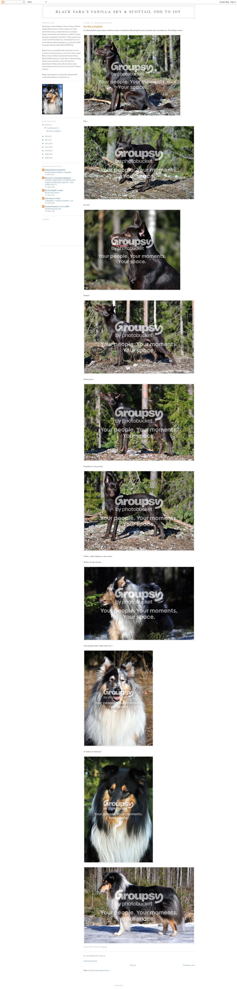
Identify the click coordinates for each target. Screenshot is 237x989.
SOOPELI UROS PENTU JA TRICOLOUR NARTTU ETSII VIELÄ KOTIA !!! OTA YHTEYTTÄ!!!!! (60, 182)
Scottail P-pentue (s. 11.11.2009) (57, 206)
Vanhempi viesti (189, 965)
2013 (47, 140)
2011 (47, 147)
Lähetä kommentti (90, 961)
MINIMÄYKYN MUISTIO (55, 170)
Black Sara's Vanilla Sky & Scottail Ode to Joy (118, 11)
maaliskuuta (52, 128)
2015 (47, 124)
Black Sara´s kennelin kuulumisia (58, 177)
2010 (47, 150)
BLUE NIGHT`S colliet (54, 190)
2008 (47, 157)
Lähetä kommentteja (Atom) (98, 970)
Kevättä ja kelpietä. (54, 131)
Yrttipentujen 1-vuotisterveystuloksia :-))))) (59, 200)
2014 (47, 136)
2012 (47, 143)
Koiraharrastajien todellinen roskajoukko (58, 172)
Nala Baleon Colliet (52, 198)
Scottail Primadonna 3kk (53, 209)
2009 (47, 154)
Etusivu (133, 965)
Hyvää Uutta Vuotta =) (52, 192)
